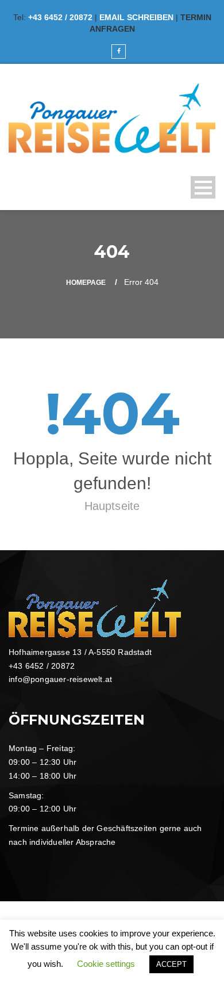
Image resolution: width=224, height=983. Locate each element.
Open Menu (203, 187)
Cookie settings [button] (106, 964)
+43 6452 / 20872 (60, 17)
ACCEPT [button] (171, 964)
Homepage (86, 283)
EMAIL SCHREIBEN (136, 17)
